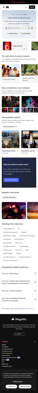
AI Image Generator (7, 349)
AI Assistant (5, 347)
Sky (19, 228)
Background (18, 250)
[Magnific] (19, 319)
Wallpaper (23, 232)
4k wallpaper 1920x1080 (9, 246)
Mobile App (5, 364)
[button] (19, 334)
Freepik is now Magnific (18, 2)
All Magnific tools (7, 366)
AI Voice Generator (7, 353)
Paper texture (18, 243)
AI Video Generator (7, 351)
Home (12, 14)
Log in (32, 7)
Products (5, 341)
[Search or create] (26, 7)
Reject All (11, 386)
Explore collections (8, 126)
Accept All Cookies (25, 386)
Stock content (6, 355)
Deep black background (25, 257)
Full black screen (7, 250)
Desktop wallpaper (8, 253)
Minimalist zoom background (10, 232)
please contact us (28, 309)
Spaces (4, 344)
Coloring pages (7, 239)
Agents (5, 360)
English (19, 334)
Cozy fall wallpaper (24, 246)
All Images (18, 14)
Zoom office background (9, 257)
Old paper (18, 253)
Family (26, 250)
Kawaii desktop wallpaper (9, 236)
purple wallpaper (26, 33)
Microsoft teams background (10, 260)
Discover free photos (9, 197)
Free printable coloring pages (27, 236)
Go (6, 215)
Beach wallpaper (7, 243)
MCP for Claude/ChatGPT (11, 357)
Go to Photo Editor (11, 180)
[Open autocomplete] (5, 28)
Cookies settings (18, 381)
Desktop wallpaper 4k (8, 228)
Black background (18, 239)
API (3, 362)
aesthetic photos (13, 33)
